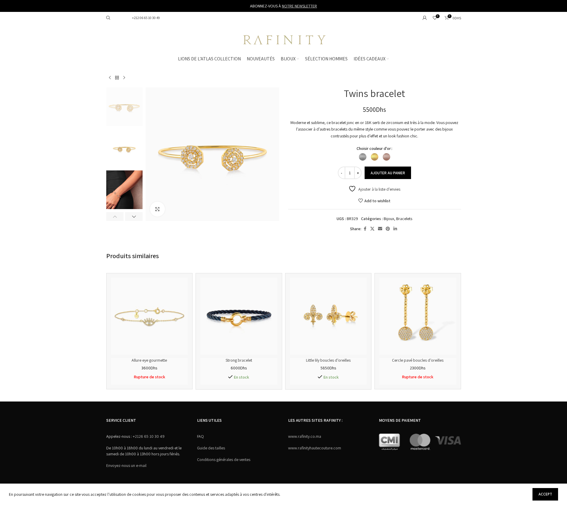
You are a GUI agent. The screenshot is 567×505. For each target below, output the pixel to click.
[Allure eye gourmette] (149, 316)
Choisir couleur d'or (374, 148)
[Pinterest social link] (388, 229)
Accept (545, 494)
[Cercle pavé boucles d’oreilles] (417, 316)
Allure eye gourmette (149, 360)
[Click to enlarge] (157, 209)
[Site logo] (283, 39)
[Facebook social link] (364, 229)
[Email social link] (380, 229)
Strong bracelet (239, 360)
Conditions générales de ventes (223, 459)
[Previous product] (109, 77)
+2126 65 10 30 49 (148, 436)
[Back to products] (117, 77)
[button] (115, 216)
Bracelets (404, 218)
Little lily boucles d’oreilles (328, 360)
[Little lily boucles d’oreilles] (328, 316)
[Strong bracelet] (238, 316)
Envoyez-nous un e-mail (126, 465)
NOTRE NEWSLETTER (299, 6)
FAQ (200, 436)
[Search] (108, 18)
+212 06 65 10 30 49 (145, 17)
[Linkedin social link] (395, 229)
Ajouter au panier (388, 172)
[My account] (425, 18)
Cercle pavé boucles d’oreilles (417, 360)
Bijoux (389, 218)
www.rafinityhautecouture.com (314, 448)
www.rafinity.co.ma (304, 436)
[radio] (362, 157)
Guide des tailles (211, 448)
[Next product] (124, 77)
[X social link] (372, 229)
